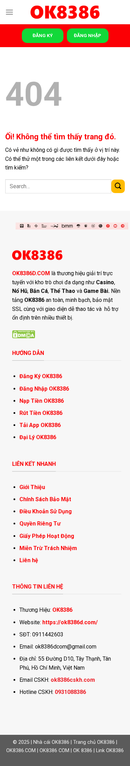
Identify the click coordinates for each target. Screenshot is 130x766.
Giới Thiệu (32, 487)
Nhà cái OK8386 (51, 742)
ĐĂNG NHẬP (87, 35)
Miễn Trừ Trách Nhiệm (48, 548)
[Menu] (9, 11)
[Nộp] (118, 186)
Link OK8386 (110, 751)
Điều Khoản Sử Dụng (45, 511)
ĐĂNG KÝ (43, 35)
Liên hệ (28, 560)
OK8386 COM (54, 751)
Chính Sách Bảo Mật (45, 499)
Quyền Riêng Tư (40, 523)
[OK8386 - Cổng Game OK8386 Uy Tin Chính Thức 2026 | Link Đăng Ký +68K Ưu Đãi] (65, 12)
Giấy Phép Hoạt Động (46, 536)
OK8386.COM (21, 751)
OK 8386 (82, 751)
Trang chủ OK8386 (94, 742)
